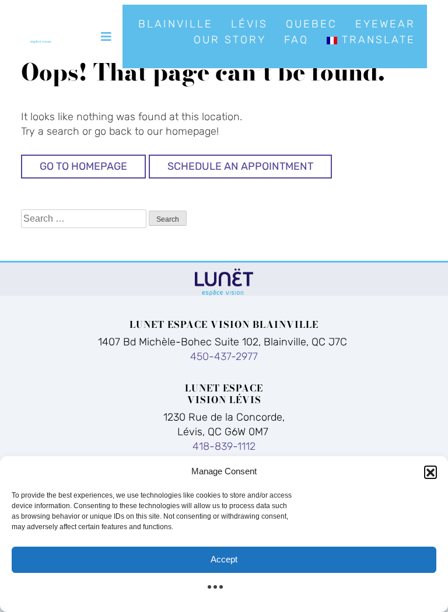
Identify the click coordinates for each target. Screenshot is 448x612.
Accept (224, 559)
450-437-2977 (224, 356)
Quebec (311, 24)
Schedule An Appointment (240, 166)
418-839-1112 (224, 446)
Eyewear (385, 24)
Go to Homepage (83, 166)
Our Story (230, 39)
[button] (430, 472)
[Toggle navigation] (106, 37)
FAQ (296, 39)
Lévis (249, 24)
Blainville (175, 24)
